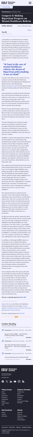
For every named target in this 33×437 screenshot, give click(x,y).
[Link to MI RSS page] (23, 382)
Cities (4, 26)
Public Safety (5, 403)
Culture (4, 394)
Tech (3, 405)
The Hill (4, 32)
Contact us (20, 418)
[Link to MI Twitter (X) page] (7, 382)
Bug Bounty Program (26, 427)
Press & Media (21, 420)
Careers (4, 414)
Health (9, 26)
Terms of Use (5, 427)
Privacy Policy (12, 427)
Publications (20, 392)
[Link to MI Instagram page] (19, 382)
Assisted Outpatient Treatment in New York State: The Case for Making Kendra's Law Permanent (16, 308)
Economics (5, 395)
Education (4, 397)
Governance (5, 399)
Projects (19, 399)
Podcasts (19, 397)
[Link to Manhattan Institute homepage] (9, 371)
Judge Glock (9, 337)
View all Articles (6, 7)
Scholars (19, 414)
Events (3, 412)
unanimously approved (13, 86)
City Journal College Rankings (22, 401)
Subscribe (4, 416)
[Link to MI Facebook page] (3, 382)
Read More (28, 337)
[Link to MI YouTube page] (15, 382)
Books (19, 394)
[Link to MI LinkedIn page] (11, 382)
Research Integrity (22, 416)
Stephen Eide (16, 12)
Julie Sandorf (16, 359)
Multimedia (20, 395)
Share (29, 30)
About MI (19, 412)
